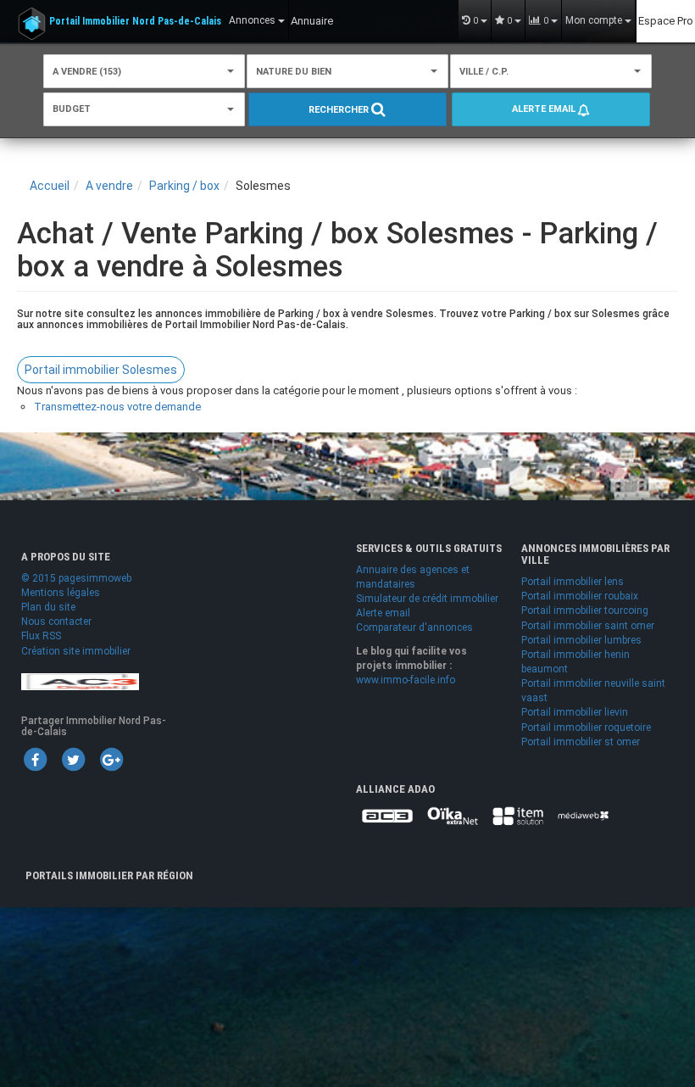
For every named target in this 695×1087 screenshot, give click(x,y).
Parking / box (184, 185)
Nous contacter (56, 621)
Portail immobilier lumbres (581, 640)
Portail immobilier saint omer (587, 626)
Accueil (50, 185)
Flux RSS (41, 636)
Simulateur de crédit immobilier (427, 599)
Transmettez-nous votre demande (117, 406)
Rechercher (340, 109)
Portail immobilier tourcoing (584, 610)
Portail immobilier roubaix (579, 596)
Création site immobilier (76, 651)
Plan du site (48, 607)
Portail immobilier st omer (580, 742)
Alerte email (545, 108)
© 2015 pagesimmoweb (76, 578)
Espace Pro (665, 20)
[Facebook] (34, 759)
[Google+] (111, 759)
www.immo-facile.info (405, 680)
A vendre (109, 185)
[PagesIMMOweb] (80, 681)
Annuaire (312, 20)
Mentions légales (60, 593)
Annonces (253, 20)
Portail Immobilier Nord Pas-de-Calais (135, 21)
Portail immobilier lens (572, 582)
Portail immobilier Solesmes (101, 369)
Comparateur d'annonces (414, 627)
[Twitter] (72, 759)
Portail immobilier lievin (574, 712)
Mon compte (595, 20)
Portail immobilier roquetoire (586, 727)
